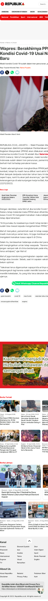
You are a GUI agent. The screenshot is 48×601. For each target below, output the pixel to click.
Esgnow (3, 559)
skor (32, 12)
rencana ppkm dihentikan (9, 301)
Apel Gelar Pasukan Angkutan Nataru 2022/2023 (9, 197)
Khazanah (3, 550)
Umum (14, 42)
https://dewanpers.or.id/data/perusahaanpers (19, 589)
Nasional (5, 17)
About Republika (6, 573)
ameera (5, 12)
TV (1, 563)
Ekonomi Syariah (19, 12)
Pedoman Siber (39, 573)
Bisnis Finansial (39, 556)
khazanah (42, 12)
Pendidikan (14, 17)
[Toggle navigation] (2, 4)
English (36, 559)
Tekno (19, 556)
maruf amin (27, 296)
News (8, 42)
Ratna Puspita (25, 68)
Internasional (32, 17)
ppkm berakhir (6, 296)
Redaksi (20, 573)
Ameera (3, 546)
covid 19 (17, 296)
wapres (24, 301)
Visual (19, 559)
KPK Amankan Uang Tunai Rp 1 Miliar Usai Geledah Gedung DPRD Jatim (30, 198)
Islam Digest (38, 550)
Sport (23, 17)
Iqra (18, 550)
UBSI (41, 17)
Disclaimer (4, 577)
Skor (36, 546)
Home (2, 42)
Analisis (20, 553)
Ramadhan (21, 563)
